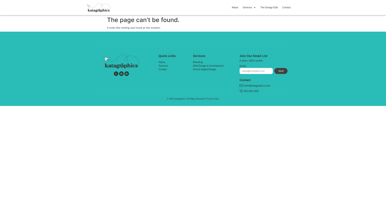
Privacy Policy (212, 99)
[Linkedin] (121, 73)
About (235, 7)
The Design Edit (269, 7)
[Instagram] (116, 73)
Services (247, 7)
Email (243, 66)
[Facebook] (126, 73)
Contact (286, 7)
